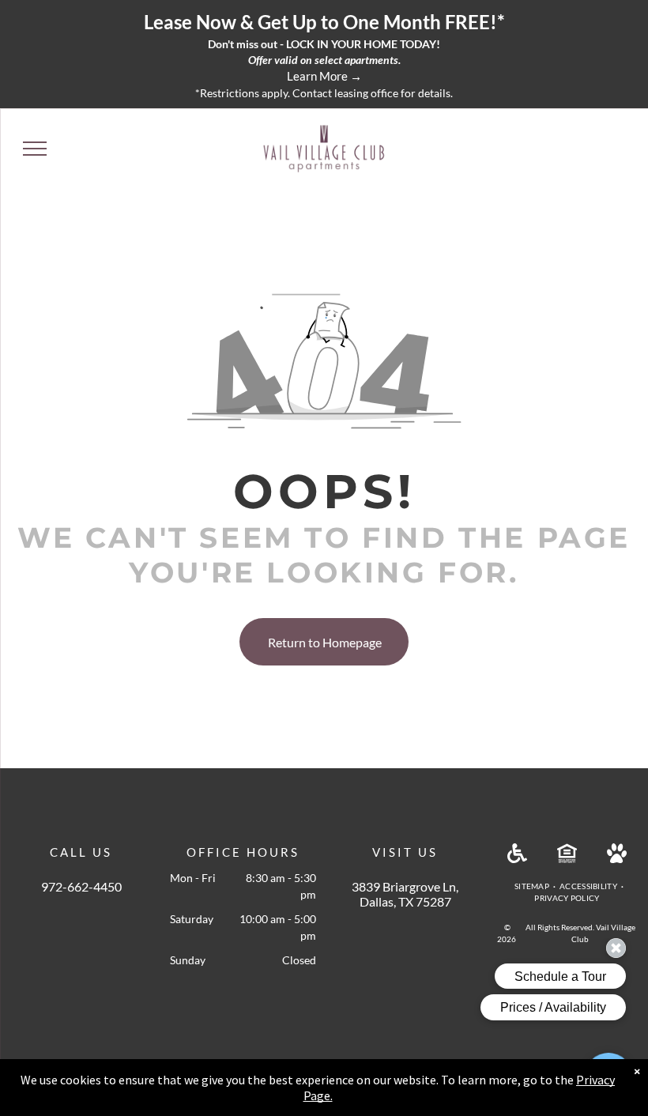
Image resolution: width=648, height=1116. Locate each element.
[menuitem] (533, 886)
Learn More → (324, 76)
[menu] (34, 148)
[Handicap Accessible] (517, 857)
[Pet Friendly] (617, 857)
